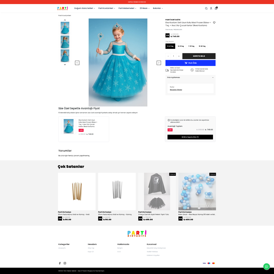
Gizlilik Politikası (152, 252)
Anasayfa (62, 248)
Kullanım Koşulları (153, 255)
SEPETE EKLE (199, 56)
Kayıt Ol (91, 252)
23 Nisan (143, 8)
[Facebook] (59, 263)
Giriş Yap (91, 248)
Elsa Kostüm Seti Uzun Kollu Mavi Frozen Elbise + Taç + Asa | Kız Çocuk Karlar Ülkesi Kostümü (88, 123)
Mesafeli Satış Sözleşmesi (156, 248)
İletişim (120, 248)
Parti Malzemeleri (126, 8)
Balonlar (157, 8)
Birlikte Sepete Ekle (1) (190, 137)
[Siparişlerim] (211, 8)
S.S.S (119, 252)
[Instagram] (65, 263)
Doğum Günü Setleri (83, 8)
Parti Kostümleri (105, 8)
